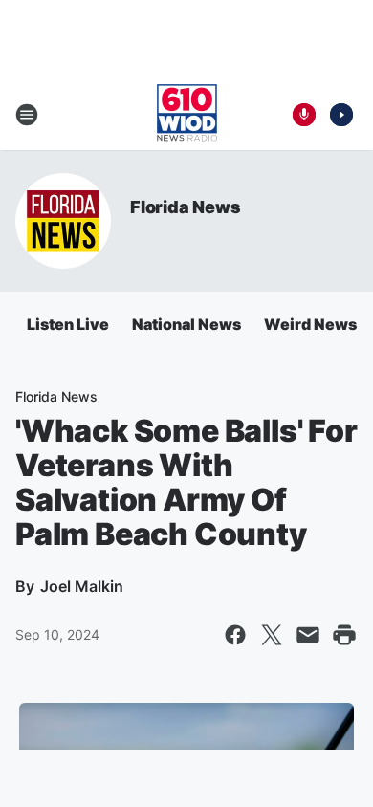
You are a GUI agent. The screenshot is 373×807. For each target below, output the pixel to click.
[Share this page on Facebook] (235, 635)
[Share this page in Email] (308, 635)
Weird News (310, 324)
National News (186, 324)
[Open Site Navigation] (26, 114)
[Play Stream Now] (341, 114)
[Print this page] (344, 635)
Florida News (185, 207)
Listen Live (68, 324)
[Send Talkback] (304, 114)
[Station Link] (187, 114)
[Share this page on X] (271, 635)
